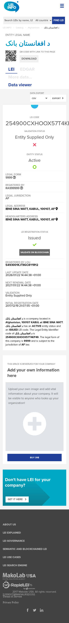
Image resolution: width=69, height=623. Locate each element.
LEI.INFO (7, 27)
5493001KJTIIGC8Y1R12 (22, 265)
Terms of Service (12, 596)
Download (29, 58)
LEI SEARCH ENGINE (15, 565)
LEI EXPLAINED (12, 532)
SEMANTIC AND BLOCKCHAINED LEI (25, 549)
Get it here (16, 499)
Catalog (19, 27)
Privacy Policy (11, 602)
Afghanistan (34, 27)
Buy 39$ (34, 457)
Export (56, 98)
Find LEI (59, 20)
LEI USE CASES (12, 557)
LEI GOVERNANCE (14, 540)
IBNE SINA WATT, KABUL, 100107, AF (31, 209)
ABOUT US (9, 524)
